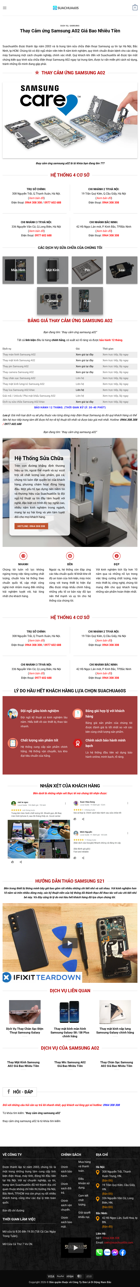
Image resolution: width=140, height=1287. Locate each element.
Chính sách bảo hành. (66, 1171)
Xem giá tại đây (84, 354)
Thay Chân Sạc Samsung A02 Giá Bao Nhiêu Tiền (116, 1064)
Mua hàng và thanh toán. (84, 1166)
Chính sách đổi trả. (66, 1188)
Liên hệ (80, 390)
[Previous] (74, 814)
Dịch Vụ (64, 26)
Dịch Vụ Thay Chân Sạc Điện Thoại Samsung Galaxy (24, 1030)
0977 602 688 (52, 202)
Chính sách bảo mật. (66, 1222)
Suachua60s (10, 46)
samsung (75, 26)
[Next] (128, 814)
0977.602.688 (12, 424)
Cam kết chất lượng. (83, 1200)
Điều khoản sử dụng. (84, 1183)
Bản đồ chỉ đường (13, 1210)
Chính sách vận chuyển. (66, 1205)
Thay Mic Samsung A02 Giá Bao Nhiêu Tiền (70, 1064)
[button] (5, 8)
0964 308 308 (33, 202)
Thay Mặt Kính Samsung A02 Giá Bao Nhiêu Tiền (23, 1064)
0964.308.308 (128, 419)
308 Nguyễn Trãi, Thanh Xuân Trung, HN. (116, 1176)
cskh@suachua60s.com (118, 1242)
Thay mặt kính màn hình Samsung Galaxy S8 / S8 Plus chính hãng (70, 1032)
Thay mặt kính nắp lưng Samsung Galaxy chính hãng (115, 1030)
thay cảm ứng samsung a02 (53, 163)
